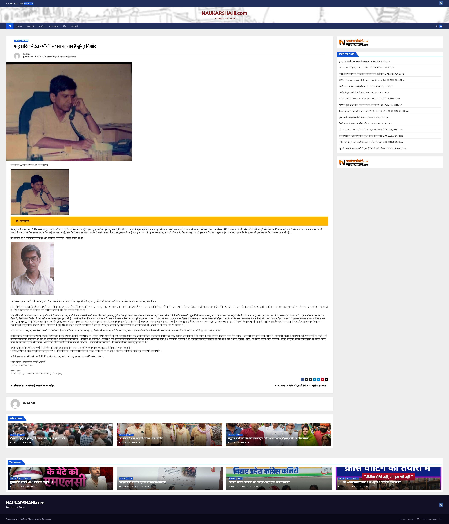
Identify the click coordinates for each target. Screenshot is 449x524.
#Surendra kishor (44, 57)
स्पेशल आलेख (25, 40)
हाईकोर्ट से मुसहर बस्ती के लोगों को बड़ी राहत (354, 92)
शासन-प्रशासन (433, 519)
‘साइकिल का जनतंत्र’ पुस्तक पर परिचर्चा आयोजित (356, 68)
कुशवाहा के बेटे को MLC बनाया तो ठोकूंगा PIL (355, 61)
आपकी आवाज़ (53, 26)
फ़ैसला (424, 519)
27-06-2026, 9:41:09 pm (130, 486)
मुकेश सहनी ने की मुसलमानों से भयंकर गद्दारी (354, 117)
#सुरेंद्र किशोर (71, 57)
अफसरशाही (30, 26)
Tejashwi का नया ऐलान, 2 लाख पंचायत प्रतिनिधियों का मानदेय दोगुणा (363, 111)
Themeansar (46, 519)
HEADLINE (14, 434)
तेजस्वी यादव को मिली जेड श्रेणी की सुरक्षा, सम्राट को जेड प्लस (360, 136)
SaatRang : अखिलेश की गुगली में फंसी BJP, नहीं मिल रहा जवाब (300, 385)
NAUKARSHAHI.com (224, 13)
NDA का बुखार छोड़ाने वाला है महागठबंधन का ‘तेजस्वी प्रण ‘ (359, 105)
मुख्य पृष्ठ (19, 26)
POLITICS (28, 478)
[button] (437, 26)
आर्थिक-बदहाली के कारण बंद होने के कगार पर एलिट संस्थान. (359, 99)
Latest (21, 478)
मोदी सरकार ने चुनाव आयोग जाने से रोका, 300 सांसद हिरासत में (360, 142)
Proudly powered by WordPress (17, 519)
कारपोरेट (41, 26)
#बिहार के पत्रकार (59, 57)
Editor (27, 54)
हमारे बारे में (74, 26)
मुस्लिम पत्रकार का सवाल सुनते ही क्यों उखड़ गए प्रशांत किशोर (360, 130)
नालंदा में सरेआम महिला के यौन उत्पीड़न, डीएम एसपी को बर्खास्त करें (362, 74)
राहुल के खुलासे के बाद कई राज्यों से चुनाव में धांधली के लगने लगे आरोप (362, 148)
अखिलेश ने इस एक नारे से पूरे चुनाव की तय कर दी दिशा (33, 385)
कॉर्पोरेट (418, 519)
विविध (64, 26)
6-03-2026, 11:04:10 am (349, 486)
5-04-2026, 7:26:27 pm (239, 486)
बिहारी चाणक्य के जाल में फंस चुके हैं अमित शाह (355, 123)
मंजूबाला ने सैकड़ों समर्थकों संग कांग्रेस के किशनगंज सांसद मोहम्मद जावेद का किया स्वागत (268, 438)
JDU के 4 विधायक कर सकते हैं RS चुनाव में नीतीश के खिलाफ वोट (362, 80)
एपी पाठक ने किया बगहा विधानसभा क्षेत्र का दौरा (140, 438)
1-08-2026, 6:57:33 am (21, 486)
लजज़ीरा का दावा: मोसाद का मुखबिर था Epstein (355, 86)
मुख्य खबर (402, 519)
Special (17, 40)
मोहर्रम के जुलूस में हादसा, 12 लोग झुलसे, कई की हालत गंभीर (37, 438)
